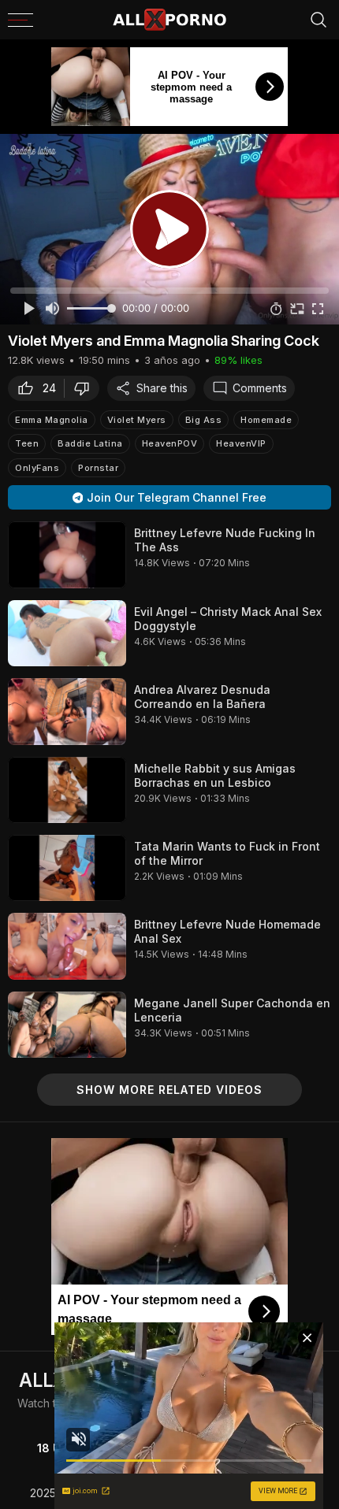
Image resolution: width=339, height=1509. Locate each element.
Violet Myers (136, 419)
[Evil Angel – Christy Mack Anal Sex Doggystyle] (67, 633)
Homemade (266, 419)
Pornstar (98, 467)
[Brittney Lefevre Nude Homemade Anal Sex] (67, 946)
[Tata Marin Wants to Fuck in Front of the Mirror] (67, 868)
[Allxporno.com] (169, 20)
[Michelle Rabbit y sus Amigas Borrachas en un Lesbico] (67, 790)
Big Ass (203, 419)
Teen (27, 443)
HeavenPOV (170, 443)
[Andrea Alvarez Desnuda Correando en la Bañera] (67, 711)
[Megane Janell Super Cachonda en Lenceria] (67, 1025)
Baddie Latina (90, 443)
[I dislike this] (86, 388)
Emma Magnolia (51, 419)
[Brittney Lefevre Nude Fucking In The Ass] (67, 554)
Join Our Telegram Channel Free (176, 497)
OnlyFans (37, 467)
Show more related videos (169, 1089)
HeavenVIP (241, 443)
